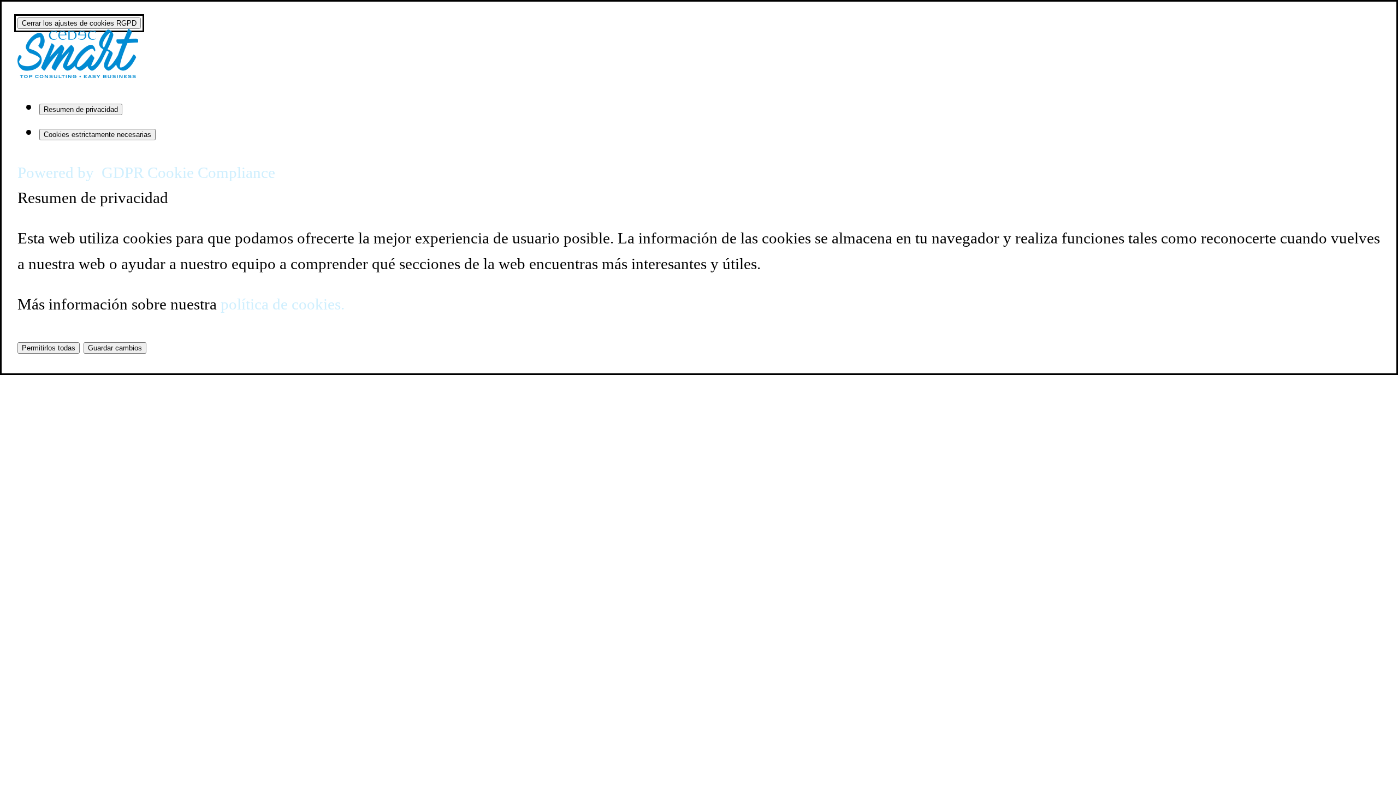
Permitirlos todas (48, 348)
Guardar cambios (115, 348)
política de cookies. (283, 304)
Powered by (146, 172)
